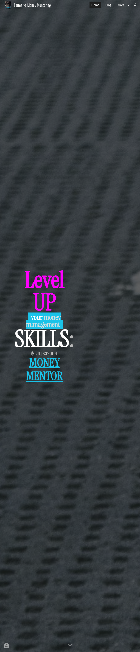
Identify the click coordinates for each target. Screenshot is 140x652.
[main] (44, 325)
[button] (135, 5)
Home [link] (95, 5)
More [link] (121, 5)
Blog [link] (108, 5)
